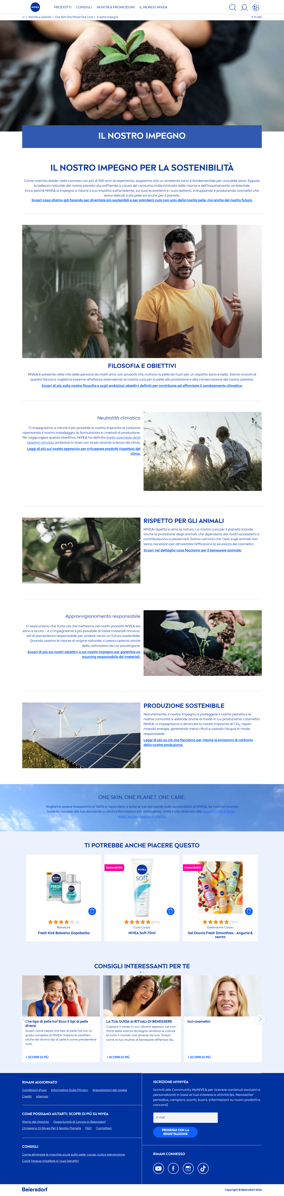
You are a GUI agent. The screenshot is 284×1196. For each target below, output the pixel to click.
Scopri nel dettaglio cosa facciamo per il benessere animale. (193, 550)
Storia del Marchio (35, 1122)
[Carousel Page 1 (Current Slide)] (140, 972)
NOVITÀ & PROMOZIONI (116, 7)
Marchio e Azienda (40, 17)
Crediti (27, 1096)
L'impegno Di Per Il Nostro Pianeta (51, 1128)
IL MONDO (153, 7)
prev (24, 1019)
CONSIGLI (84, 7)
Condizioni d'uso (34, 1090)
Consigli (30, 1147)
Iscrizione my (170, 1082)
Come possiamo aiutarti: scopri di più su (65, 1114)
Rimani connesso (169, 1154)
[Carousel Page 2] (143, 972)
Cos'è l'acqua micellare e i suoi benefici (50, 1161)
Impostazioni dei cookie (110, 1090)
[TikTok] (203, 1168)
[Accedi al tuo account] (244, 8)
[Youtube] (158, 1168)
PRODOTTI (62, 7)
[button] (92, 911)
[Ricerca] (233, 8)
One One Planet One (74, 17)
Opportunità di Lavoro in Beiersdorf (79, 1122)
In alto (258, 17)
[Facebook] (173, 1168)
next (260, 1019)
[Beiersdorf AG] (34, 1190)
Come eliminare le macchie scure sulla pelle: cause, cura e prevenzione (73, 1154)
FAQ (88, 1128)
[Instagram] (188, 1168)
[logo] (35, 8)
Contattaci (104, 1128)
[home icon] (23, 17)
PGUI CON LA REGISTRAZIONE (175, 1132)
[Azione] (256, 8)
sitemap (42, 1096)
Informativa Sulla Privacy (69, 1090)
